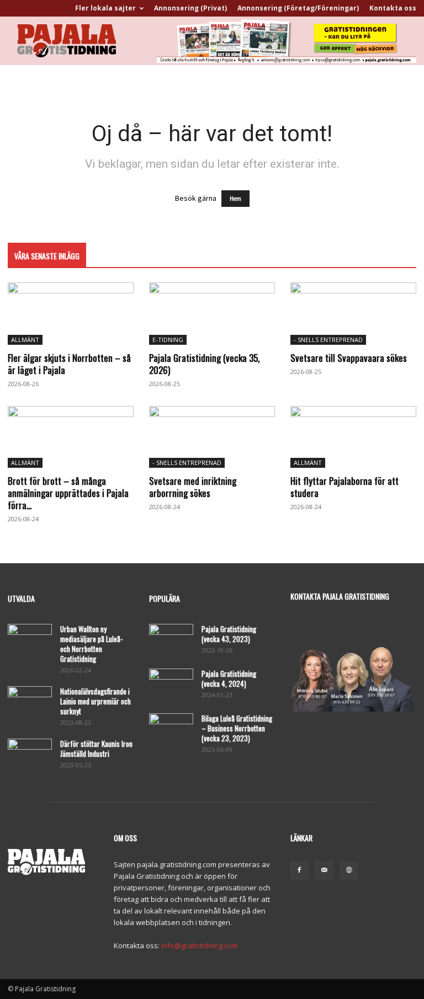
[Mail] (324, 870)
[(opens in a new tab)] (212, 313)
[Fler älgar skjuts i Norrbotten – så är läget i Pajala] (71, 313)
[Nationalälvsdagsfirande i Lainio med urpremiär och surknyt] (30, 701)
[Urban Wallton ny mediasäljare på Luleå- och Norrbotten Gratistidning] (30, 639)
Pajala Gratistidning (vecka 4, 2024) (229, 678)
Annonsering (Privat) (190, 8)
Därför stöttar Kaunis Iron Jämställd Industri (96, 748)
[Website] (349, 870)
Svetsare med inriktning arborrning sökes (192, 487)
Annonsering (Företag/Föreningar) (298, 8)
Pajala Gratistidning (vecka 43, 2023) (229, 633)
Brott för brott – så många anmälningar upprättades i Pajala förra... (68, 493)
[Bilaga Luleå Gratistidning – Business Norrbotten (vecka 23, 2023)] (171, 728)
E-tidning (167, 339)
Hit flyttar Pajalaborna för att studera (344, 487)
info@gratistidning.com (199, 945)
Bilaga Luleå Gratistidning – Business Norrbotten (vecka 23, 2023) (237, 728)
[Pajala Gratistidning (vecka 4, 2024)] (171, 684)
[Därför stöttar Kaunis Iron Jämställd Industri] (30, 754)
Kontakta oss (392, 8)
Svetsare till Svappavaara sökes (348, 358)
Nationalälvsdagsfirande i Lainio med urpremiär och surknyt (95, 701)
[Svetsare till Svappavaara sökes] (353, 313)
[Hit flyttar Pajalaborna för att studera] (353, 437)
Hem (235, 198)
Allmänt (25, 339)
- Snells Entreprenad (328, 339)
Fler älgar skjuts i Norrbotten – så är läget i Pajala (69, 364)
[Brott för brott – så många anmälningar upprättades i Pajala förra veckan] (71, 437)
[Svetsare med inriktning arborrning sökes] (212, 437)
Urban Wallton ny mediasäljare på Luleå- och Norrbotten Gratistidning (91, 643)
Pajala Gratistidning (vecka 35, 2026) (204, 364)
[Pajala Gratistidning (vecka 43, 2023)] (171, 639)
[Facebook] (299, 870)
